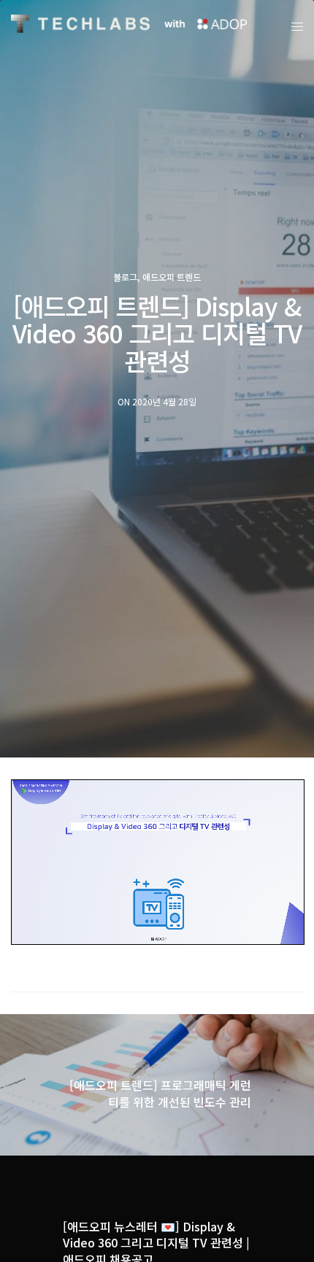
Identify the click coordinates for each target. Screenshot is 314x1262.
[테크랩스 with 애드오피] (80, 24)
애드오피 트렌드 (171, 277)
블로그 (125, 277)
